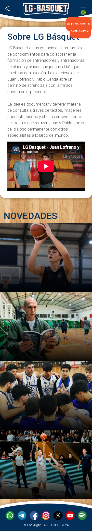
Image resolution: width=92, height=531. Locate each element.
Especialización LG (78, 24)
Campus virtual (80, 31)
